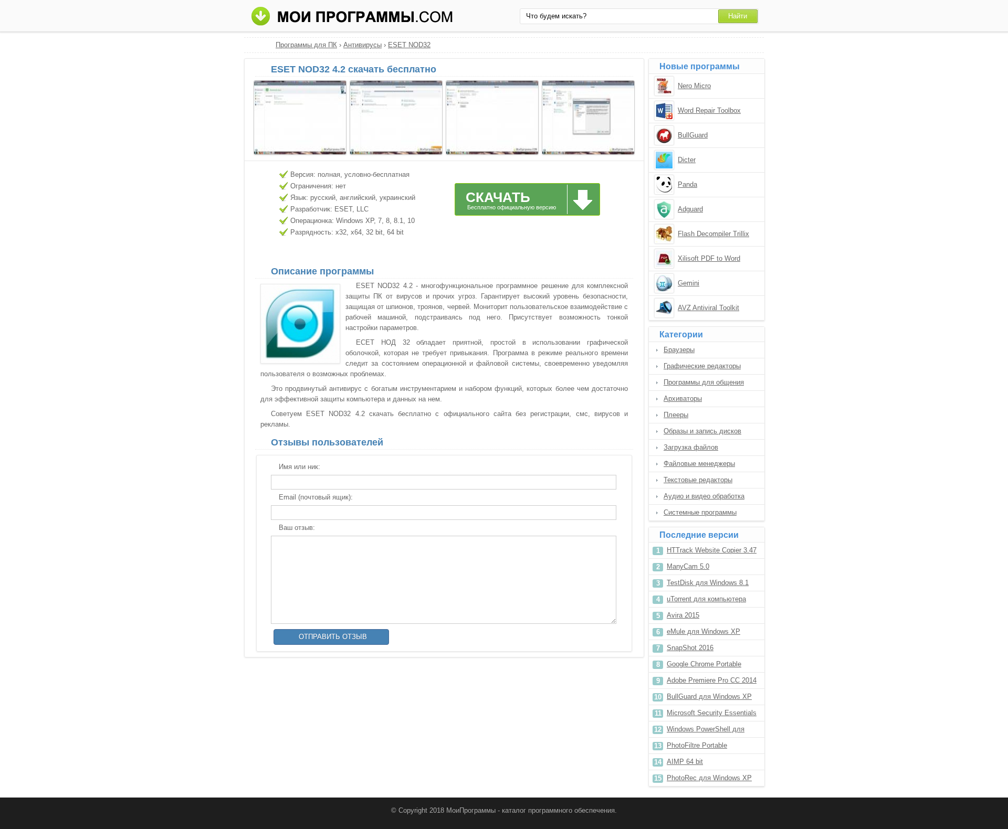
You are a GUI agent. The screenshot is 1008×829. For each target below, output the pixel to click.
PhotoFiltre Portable (697, 745)
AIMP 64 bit (685, 762)
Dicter (687, 160)
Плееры (676, 415)
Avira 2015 (683, 615)
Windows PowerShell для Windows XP (705, 731)
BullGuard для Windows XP (709, 696)
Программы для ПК (306, 45)
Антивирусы (362, 45)
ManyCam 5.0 (688, 566)
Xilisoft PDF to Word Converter (709, 259)
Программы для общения (704, 382)
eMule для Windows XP (703, 631)
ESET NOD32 (409, 45)
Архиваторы (683, 398)
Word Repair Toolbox (709, 110)
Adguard (690, 209)
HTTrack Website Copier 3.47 (712, 550)
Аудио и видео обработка (704, 496)
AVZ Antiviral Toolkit (708, 308)
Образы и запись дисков (702, 431)
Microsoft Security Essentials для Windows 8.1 (712, 715)
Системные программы (700, 512)
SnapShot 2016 (690, 648)
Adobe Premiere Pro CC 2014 (712, 680)
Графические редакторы (702, 366)
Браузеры (679, 350)
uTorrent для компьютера (706, 599)
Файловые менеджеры (699, 463)
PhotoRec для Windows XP (709, 778)
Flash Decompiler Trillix (713, 234)
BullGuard (693, 135)
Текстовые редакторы (698, 480)
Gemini (688, 283)
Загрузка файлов (691, 447)
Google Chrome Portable (704, 664)
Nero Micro (694, 86)
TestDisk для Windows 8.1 (708, 583)
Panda (687, 184)
